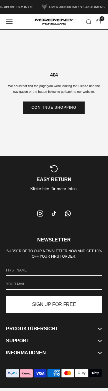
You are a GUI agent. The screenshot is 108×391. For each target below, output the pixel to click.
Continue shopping (54, 107)
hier (45, 188)
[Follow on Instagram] (40, 214)
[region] (54, 179)
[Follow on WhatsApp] (68, 214)
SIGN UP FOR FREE (54, 304)
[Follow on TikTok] (54, 214)
